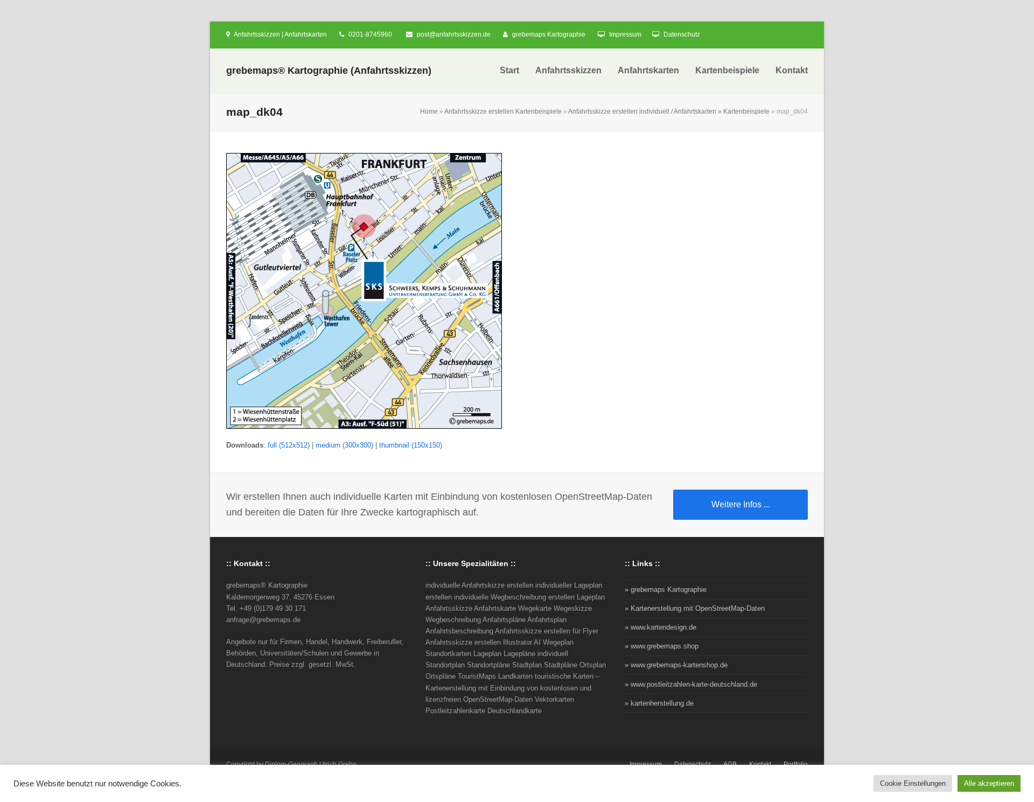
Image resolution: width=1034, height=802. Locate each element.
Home (429, 111)
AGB (730, 764)
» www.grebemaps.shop (661, 646)
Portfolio (796, 764)
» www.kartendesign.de (660, 627)
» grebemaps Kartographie (666, 589)
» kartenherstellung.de (659, 703)
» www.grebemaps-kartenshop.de (676, 665)
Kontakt (760, 764)
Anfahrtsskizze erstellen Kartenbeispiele (503, 111)
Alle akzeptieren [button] (989, 783)
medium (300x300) (344, 445)
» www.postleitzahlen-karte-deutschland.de (691, 684)
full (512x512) (289, 445)
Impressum (625, 34)
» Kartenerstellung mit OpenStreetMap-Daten (695, 608)
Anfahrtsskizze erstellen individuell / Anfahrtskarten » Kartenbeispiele (669, 111)
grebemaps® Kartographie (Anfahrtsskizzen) (328, 70)
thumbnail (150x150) (410, 445)
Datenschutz (681, 34)
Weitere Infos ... (740, 504)
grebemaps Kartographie (548, 34)
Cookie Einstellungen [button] (913, 783)
